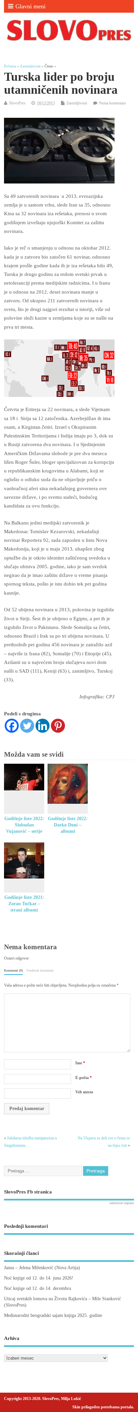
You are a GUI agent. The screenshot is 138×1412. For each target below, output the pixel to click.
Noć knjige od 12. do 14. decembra (37, 1288)
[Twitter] (27, 726)
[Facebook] (12, 726)
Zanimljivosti (76, 103)
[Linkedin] (43, 726)
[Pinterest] (58, 726)
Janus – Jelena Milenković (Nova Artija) (42, 1267)
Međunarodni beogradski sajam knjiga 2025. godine (53, 1315)
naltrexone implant (122, 1203)
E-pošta (83, 1077)
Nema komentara (112, 103)
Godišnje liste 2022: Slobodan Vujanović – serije (24, 825)
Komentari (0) (13, 970)
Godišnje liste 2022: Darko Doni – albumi (68, 825)
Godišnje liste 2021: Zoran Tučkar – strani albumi (24, 904)
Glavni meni (30, 6)
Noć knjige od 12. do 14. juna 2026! (38, 1278)
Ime (80, 1063)
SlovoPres (17, 103)
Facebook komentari (40, 970)
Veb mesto (84, 1092)
